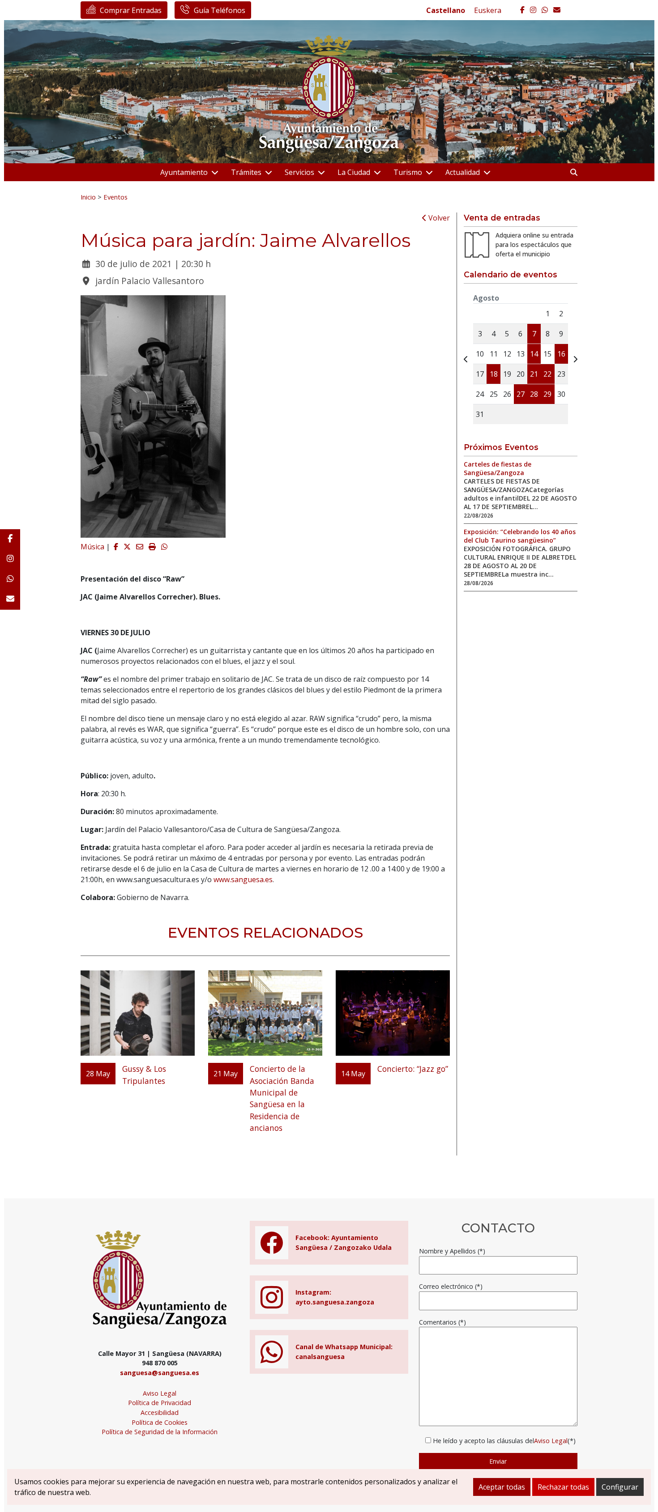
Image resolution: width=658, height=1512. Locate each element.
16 (561, 354)
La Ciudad (354, 172)
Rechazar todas (563, 1487)
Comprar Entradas (131, 10)
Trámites (246, 172)
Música (92, 547)
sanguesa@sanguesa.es (159, 1372)
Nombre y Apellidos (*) (452, 1251)
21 (534, 374)
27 (521, 394)
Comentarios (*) (442, 1322)
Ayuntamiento (184, 172)
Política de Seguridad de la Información (160, 1431)
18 (494, 374)
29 (547, 394)
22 (547, 374)
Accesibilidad (160, 1412)
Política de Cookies (160, 1422)
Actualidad (462, 172)
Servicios (299, 172)
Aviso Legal (159, 1393)
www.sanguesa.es (243, 879)
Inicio (88, 196)
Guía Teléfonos (219, 10)
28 (534, 394)
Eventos (115, 196)
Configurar (620, 1487)
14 (534, 354)
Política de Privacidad (159, 1402)
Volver (438, 218)
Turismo (407, 172)
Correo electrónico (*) (451, 1286)
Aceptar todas (502, 1487)
